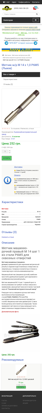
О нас (4, 403)
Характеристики (10, 79)
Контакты (6, 408)
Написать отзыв (27, 129)
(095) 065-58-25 (21, 8)
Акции (25, 403)
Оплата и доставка (9, 406)
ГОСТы (4, 400)
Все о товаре (9, 74)
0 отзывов (14, 129)
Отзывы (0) (8, 84)
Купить (6, 158)
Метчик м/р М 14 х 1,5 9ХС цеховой (21, 379)
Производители (29, 400)
